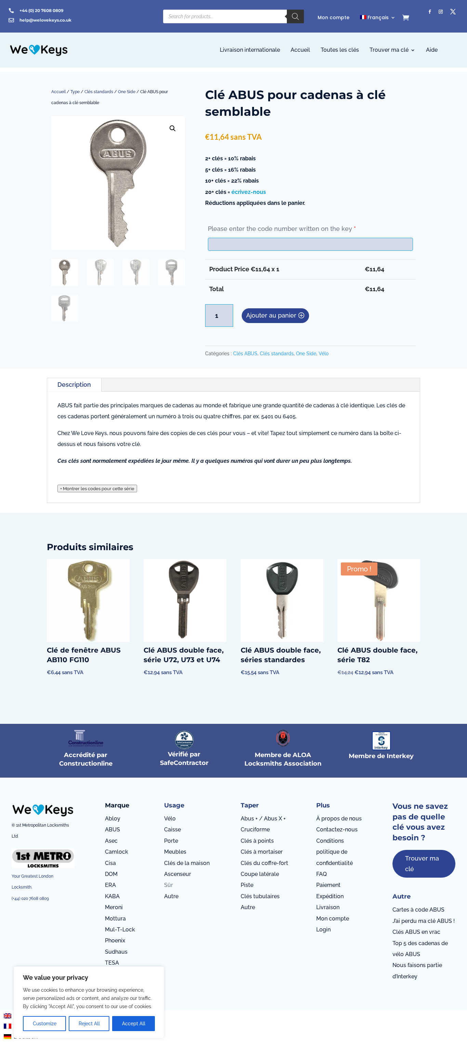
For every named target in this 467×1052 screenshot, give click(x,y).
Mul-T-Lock (120, 929)
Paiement (328, 885)
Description (74, 384)
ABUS (112, 829)
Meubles (175, 852)
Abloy (112, 818)
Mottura (115, 918)
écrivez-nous (248, 192)
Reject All (89, 1023)
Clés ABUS (245, 353)
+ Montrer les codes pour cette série (97, 488)
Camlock (116, 852)
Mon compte (332, 918)
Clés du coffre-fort (264, 863)
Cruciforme (255, 829)
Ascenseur (177, 874)
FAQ (321, 874)
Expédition (330, 896)
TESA (112, 963)
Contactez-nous (337, 829)
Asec (111, 841)
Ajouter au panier (271, 315)
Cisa (110, 863)
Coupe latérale (260, 874)
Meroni (114, 907)
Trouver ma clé (422, 863)
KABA (112, 896)
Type (75, 91)
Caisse (172, 829)
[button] (172, 128)
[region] (89, 1002)
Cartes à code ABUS (418, 909)
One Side (126, 91)
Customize (44, 1023)
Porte (171, 841)
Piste (247, 885)
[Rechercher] (295, 16)
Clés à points (257, 841)
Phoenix (115, 940)
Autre (171, 896)
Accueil (58, 91)
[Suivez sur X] (453, 11)
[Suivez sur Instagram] (441, 12)
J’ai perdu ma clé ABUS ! (423, 921)
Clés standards (98, 91)
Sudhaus (116, 952)
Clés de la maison (187, 863)
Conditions (330, 841)
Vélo (324, 353)
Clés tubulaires (260, 896)
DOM (111, 874)
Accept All (133, 1023)
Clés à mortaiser (262, 852)
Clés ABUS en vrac (416, 932)
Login (323, 929)
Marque (117, 805)
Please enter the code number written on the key (282, 228)
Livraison (327, 907)
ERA (110, 885)
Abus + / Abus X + (263, 818)
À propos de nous (339, 818)
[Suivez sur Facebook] (430, 12)
